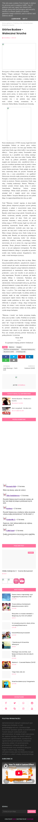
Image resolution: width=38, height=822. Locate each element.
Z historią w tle (17, 23)
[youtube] (32, 708)
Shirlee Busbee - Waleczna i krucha (21, 400)
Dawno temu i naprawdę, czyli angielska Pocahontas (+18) (22, 596)
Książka (19, 347)
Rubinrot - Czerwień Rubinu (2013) (23, 662)
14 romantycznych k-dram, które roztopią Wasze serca (23, 624)
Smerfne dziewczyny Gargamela (23, 681)
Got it (25, 19)
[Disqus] (19, 452)
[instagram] (23, 708)
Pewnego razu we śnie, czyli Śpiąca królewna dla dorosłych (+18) (22, 654)
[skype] (15, 708)
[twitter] (15, 703)
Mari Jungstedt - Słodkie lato (21, 408)
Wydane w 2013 (9, 352)
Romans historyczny (28, 349)
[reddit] (32, 703)
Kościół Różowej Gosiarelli (21, 633)
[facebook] (6, 703)
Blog (14, 819)
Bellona (11, 347)
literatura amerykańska (11, 349)
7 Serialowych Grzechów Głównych (20, 643)
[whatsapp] (23, 703)
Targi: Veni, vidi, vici (18, 672)
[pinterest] (6, 708)
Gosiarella (7, 38)
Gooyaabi (30, 819)
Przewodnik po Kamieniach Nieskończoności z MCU (21, 605)
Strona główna (7, 23)
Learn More (15, 19)
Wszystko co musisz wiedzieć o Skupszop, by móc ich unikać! (22, 615)
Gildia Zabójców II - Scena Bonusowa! (17, 571)
